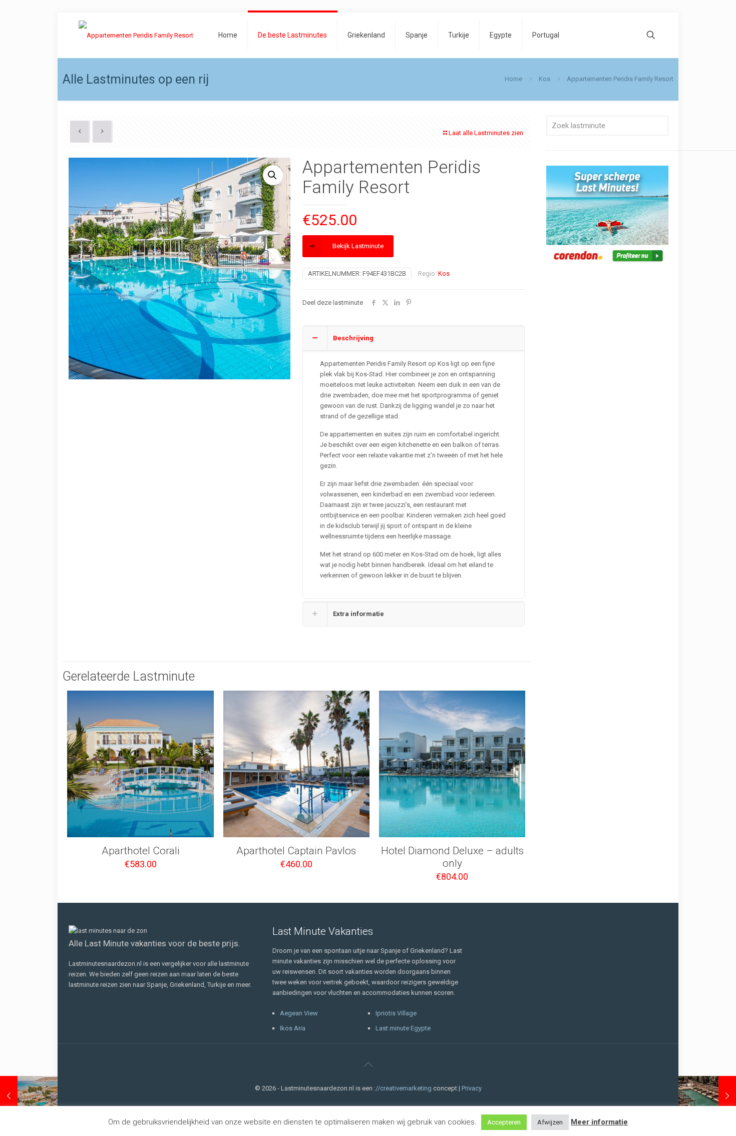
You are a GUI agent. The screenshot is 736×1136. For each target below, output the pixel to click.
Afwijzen (550, 1122)
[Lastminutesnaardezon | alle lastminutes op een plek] (136, 35)
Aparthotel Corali (141, 851)
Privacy (472, 1088)
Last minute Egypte (403, 1028)
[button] (273, 175)
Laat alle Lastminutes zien (486, 133)
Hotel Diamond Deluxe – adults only (452, 857)
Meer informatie (599, 1121)
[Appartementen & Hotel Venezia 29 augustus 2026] (29, 1096)
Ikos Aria (292, 1028)
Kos (544, 79)
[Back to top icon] (368, 1064)
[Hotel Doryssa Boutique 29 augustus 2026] (707, 1096)
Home (513, 79)
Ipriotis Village (396, 1013)
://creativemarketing (403, 1088)
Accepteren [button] (504, 1122)
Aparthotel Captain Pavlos (296, 851)
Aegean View (299, 1013)
